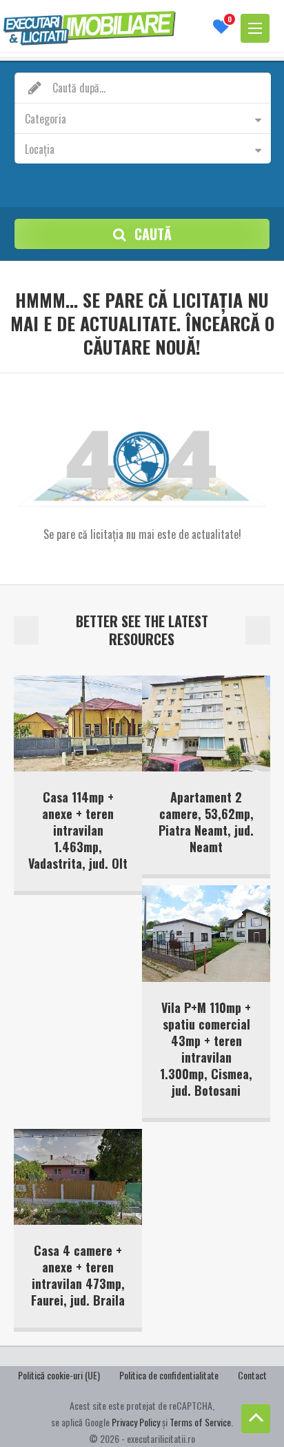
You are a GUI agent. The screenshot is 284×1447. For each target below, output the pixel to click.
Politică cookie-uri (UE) (59, 1375)
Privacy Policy (136, 1422)
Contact (252, 1375)
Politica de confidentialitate (169, 1375)
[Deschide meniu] (255, 28)
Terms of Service (200, 1422)
